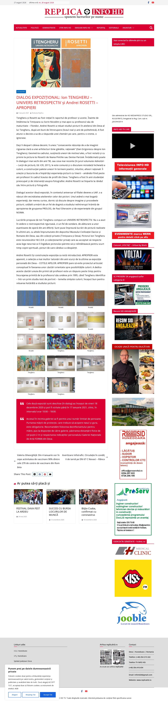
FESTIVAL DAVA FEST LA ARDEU (28, 510)
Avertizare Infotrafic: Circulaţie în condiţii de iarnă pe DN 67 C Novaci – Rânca (83, 457)
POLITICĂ (34, 28)
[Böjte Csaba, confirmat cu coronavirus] (93, 491)
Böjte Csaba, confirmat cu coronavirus (89, 511)
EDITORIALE (114, 28)
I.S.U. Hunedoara (20, 651)
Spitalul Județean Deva (23, 661)
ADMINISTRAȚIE (48, 28)
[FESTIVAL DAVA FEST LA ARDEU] (28, 491)
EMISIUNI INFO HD (82, 28)
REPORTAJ (101, 28)
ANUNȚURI (127, 28)
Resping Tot (30, 695)
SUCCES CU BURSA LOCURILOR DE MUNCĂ (60, 511)
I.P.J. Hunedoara (20, 656)
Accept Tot (48, 695)
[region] (32, 682)
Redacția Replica (37, 113)
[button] (91, 28)
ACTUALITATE (21, 28)
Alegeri (15, 695)
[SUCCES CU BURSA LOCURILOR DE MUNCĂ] (60, 491)
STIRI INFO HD (65, 28)
